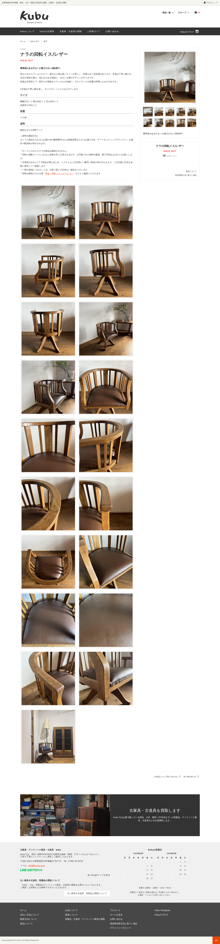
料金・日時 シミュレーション (59, 173)
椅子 (45, 41)
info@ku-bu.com (37, 865)
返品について (191, 171)
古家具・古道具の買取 (70, 31)
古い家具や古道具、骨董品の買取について (87, 893)
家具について (71, 914)
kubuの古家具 (47, 31)
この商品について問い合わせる (165, 776)
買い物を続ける (190, 776)
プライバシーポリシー (120, 928)
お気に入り (171, 156)
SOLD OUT (34, 41)
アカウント (211, 2)
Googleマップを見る (100, 875)
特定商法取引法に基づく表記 (123, 923)
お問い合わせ (112, 31)
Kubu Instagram (162, 910)
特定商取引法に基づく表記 (186, 175)
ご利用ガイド (93, 31)
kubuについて (27, 31)
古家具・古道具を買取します (154, 810)
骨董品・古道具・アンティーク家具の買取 (85, 919)
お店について (71, 910)
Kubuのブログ (187, 31)
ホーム (23, 41)
